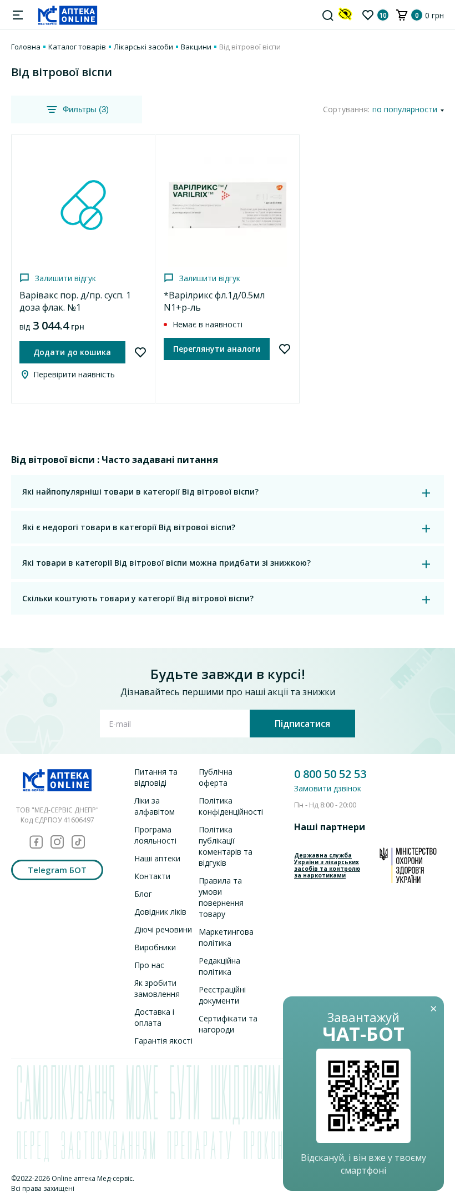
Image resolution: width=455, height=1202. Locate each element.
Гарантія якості (163, 1040)
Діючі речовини (163, 929)
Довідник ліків (160, 911)
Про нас (149, 965)
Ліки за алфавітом (154, 806)
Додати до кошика (72, 352)
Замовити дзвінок (327, 788)
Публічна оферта (215, 777)
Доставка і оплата (154, 1017)
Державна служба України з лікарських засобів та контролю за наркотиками (327, 865)
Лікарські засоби (143, 47)
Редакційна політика (219, 966)
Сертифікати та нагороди (228, 1024)
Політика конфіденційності (231, 806)
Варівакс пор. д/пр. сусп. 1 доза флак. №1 (75, 301)
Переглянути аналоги (216, 348)
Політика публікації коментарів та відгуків (225, 846)
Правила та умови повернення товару (221, 897)
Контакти (152, 876)
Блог (143, 894)
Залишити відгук (65, 278)
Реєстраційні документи (222, 995)
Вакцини (196, 47)
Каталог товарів (77, 47)
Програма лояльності (155, 835)
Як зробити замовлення (157, 988)
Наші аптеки (157, 858)
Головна (26, 47)
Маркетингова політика (226, 937)
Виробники (155, 947)
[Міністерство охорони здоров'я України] (408, 865)
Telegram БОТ (57, 869)
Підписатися (302, 723)
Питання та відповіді (156, 777)
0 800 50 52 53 (330, 773)
